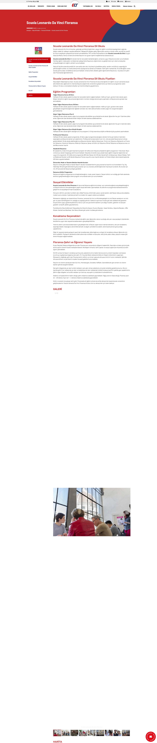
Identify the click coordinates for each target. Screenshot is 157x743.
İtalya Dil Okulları (36, 30)
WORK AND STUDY (62, 6)
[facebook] (28, 1)
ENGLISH (128, 1)
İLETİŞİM (114, 1)
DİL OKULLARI (31, 6)
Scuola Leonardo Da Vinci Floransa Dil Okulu (38, 60)
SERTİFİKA (106, 6)
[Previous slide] (56, 512)
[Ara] (134, 6)
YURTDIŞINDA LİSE (88, 6)
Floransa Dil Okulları (45, 30)
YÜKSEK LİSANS (51, 6)
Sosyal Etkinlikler (33, 76)
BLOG (109, 1)
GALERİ (30, 90)
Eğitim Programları (33, 72)
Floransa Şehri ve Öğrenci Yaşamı (37, 86)
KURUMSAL (121, 1)
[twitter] (30, 1)
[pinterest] (33, 1)
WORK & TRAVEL (116, 6)
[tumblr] (36, 1)
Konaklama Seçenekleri (35, 81)
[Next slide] (127, 512)
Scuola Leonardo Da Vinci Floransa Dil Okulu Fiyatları (38, 66)
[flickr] (37, 1)
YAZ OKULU (98, 6)
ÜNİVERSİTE (41, 6)
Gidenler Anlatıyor (127, 6)
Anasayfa (29, 30)
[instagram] (27, 1)
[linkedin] (31, 1)
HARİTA (30, 95)
